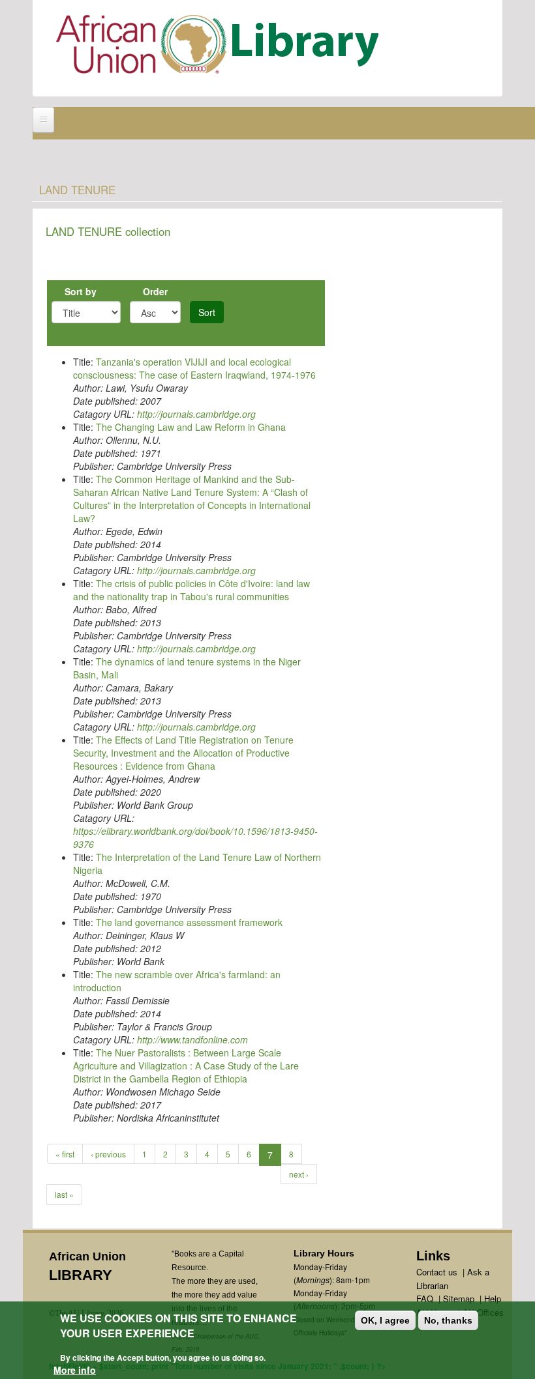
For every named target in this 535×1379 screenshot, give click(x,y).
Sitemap (458, 1298)
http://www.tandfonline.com (192, 1039)
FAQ (424, 1298)
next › (299, 1174)
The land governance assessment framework (189, 922)
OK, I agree (385, 1320)
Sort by (81, 291)
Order (155, 291)
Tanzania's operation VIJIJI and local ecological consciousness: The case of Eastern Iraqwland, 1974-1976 (194, 368)
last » (64, 1194)
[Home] (220, 47)
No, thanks (448, 1320)
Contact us (436, 1272)
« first (64, 1153)
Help (492, 1298)
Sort (206, 312)
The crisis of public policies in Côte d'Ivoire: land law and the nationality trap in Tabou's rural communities (191, 590)
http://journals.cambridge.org (196, 413)
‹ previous (108, 1153)
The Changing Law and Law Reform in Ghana (191, 426)
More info (75, 1369)
